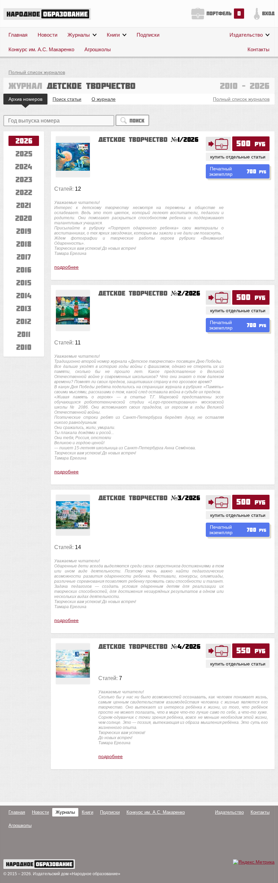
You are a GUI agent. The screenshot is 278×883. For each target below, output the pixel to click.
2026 (24, 140)
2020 (23, 218)
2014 (24, 295)
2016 (23, 269)
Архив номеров (25, 99)
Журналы (78, 35)
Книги (113, 35)
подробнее (66, 267)
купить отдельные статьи (237, 156)
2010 (24, 347)
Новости (47, 35)
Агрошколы (97, 49)
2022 (24, 192)
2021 (23, 205)
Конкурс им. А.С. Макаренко (41, 49)
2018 (24, 244)
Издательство (246, 35)
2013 (23, 308)
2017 (24, 256)
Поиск (137, 121)
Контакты (258, 49)
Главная (17, 35)
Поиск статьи (67, 99)
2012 (23, 321)
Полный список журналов (36, 72)
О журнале (104, 99)
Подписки (148, 35)
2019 (23, 231)
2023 (24, 179)
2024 (23, 166)
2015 (23, 282)
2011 (24, 334)
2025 (24, 153)
